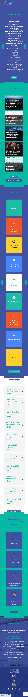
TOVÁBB (14, 77)
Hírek (14, 612)
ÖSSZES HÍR (14, 177)
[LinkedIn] (12, 689)
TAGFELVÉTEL (14, 372)
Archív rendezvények (14, 511)
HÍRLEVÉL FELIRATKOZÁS (14, 180)
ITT (16, 654)
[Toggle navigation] (23, 3)
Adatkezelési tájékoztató (14, 660)
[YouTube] (15, 689)
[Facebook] (8, 689)
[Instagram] (19, 689)
